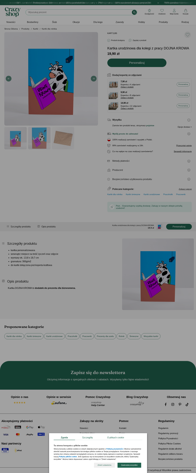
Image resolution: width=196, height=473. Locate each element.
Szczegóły (87, 437)
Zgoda (64, 437)
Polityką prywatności (114, 449)
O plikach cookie (115, 437)
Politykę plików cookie (68, 457)
